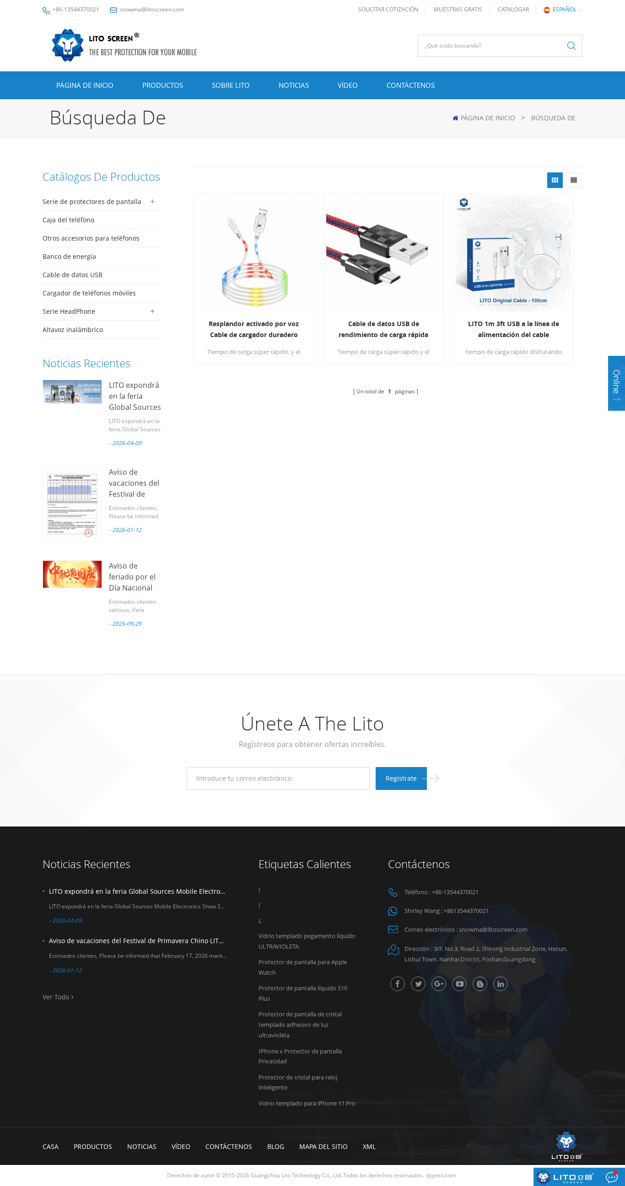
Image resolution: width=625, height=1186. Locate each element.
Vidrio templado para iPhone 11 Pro (307, 1103)
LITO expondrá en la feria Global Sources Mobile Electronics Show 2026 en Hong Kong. (137, 891)
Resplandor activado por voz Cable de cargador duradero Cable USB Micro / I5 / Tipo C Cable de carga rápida (254, 329)
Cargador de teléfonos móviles (89, 293)
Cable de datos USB (72, 274)
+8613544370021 (466, 911)
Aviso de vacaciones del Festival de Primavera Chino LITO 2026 (137, 940)
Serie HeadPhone (69, 311)
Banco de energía (69, 256)
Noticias (294, 85)
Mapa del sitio (323, 1146)
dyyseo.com (441, 1175)
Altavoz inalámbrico (73, 329)
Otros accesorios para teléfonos (91, 238)
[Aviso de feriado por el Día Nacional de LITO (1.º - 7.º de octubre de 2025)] (72, 574)
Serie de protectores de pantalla (92, 201)
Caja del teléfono (68, 219)
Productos (162, 85)
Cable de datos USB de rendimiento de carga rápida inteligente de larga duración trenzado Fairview (383, 329)
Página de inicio (84, 85)
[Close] (616, 416)
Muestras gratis (458, 9)
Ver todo (56, 997)
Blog (275, 1146)
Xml (369, 1146)
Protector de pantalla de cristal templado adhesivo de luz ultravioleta (300, 1024)
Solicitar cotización (388, 9)
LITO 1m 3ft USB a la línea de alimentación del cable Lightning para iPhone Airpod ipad (513, 329)
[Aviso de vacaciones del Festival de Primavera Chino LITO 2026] (72, 504)
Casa (51, 1146)
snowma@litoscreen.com (152, 9)
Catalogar (513, 9)
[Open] (616, 383)
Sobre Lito (231, 85)
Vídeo (348, 85)
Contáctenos (411, 85)
